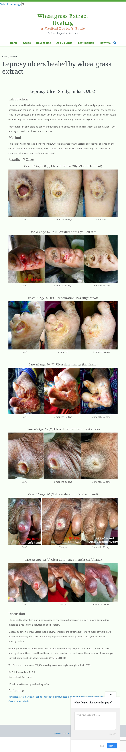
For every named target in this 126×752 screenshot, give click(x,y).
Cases (27, 43)
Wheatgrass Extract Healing (63, 21)
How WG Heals (109, 43)
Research (13, 56)
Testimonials (86, 43)
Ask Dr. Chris (64, 43)
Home (14, 43)
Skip (102, 745)
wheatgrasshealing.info (63, 733)
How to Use (43, 43)
